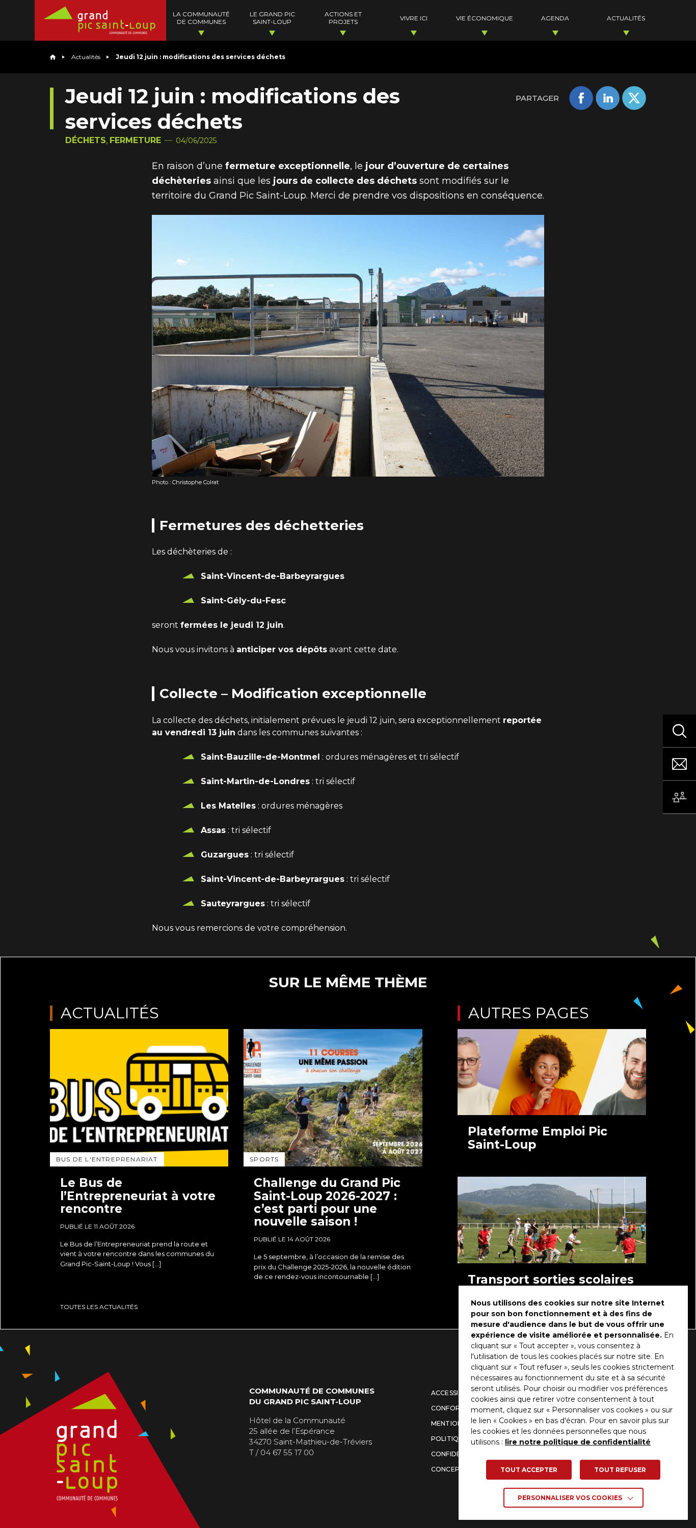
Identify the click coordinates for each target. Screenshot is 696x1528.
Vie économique (484, 18)
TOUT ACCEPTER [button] (528, 1470)
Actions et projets (343, 17)
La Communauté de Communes (201, 17)
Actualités (626, 18)
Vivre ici (413, 18)
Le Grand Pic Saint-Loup (272, 17)
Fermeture (135, 140)
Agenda (555, 18)
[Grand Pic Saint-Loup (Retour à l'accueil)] (100, 20)
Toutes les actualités (99, 1307)
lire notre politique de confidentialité (578, 1442)
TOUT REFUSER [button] (620, 1470)
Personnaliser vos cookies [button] (570, 1498)
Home (53, 57)
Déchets (85, 140)
